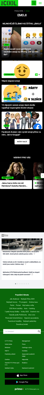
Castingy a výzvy (27, 347)
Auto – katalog (29, 308)
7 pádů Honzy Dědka (12, 312)
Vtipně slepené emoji (11, 81)
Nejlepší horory (11, 302)
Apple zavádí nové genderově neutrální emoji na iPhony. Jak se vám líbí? (21, 52)
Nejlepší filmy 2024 (27, 299)
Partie (12, 305)
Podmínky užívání (10, 354)
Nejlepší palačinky (29, 321)
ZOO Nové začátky (15, 308)
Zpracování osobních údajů (28, 355)
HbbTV (7, 351)
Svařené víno (34, 312)
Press (24, 344)
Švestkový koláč (22, 324)
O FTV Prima (8, 341)
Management (26, 341)
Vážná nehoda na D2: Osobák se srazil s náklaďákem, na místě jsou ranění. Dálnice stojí (22, 263)
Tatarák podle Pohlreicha (18, 315)
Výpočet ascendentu (31, 318)
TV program (23, 302)
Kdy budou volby (28, 305)
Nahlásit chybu (9, 368)
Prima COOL (19, 11)
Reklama (7, 347)
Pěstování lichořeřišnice (14, 318)
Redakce (24, 363)
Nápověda (25, 359)
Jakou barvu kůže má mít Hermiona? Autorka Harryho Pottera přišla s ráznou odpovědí (14, 184)
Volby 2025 (25, 312)
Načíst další (22, 141)
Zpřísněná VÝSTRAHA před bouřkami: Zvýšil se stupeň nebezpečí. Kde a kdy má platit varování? (21, 273)
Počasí (18, 305)
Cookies (7, 359)
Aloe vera (31, 315)
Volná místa (8, 344)
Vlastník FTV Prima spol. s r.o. (12, 364)
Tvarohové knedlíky (15, 321)
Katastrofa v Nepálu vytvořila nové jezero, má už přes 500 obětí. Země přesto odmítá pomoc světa (21, 253)
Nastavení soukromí (28, 368)
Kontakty (24, 351)
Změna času (33, 302)
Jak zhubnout (14, 299)
